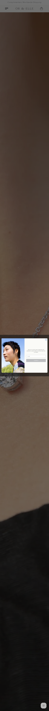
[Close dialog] (46, 339)
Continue (36, 360)
